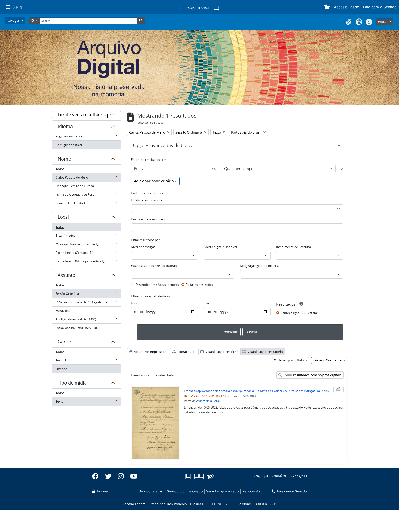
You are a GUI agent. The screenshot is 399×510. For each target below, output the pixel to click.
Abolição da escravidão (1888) (86, 320)
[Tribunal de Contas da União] (210, 476)
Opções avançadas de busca (163, 145)
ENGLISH (261, 476)
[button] (328, 7)
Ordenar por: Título (289, 360)
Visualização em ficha (222, 351)
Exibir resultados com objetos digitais (312, 375)
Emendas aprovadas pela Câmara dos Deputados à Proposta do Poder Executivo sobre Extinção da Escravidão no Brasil (258, 391)
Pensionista (251, 491)
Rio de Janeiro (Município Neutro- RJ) (86, 262)
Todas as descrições (199, 285)
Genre (64, 342)
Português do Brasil (86, 146)
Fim (206, 303)
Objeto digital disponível (220, 247)
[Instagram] (121, 476)
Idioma (65, 126)
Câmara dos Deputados (86, 204)
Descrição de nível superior (149, 219)
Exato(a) (312, 313)
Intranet (102, 491)
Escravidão (86, 312)
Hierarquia (185, 351)
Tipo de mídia (72, 383)
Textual (86, 361)
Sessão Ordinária (86, 295)
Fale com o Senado (380, 7)
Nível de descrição (143, 247)
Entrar (383, 21)
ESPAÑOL (279, 476)
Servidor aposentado (222, 491)
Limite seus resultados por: (86, 115)
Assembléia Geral (208, 401)
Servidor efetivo (151, 491)
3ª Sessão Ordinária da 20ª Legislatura (86, 303)
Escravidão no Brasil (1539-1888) (86, 329)
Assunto (66, 275)
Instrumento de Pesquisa (293, 247)
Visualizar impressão (149, 351)
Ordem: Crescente (327, 360)
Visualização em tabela (265, 351)
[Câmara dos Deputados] (188, 476)
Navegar (14, 20)
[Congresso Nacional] (198, 476)
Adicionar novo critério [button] (154, 181)
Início (134, 303)
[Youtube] (132, 476)
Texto (86, 402)
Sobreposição (290, 313)
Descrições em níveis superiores (157, 285)
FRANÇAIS (298, 476)
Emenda (86, 370)
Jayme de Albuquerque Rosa (86, 195)
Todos (60, 169)
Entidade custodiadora (146, 200)
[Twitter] (108, 476)
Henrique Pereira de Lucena (86, 187)
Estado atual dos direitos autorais (154, 266)
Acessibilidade (346, 7)
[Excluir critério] (342, 168)
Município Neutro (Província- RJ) (86, 245)
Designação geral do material (259, 266)
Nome (64, 159)
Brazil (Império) (86, 236)
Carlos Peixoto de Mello (86, 178)
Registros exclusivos (86, 137)
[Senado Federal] (199, 8)
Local (63, 217)
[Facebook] (97, 476)
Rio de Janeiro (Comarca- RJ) (86, 254)
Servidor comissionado (185, 491)
